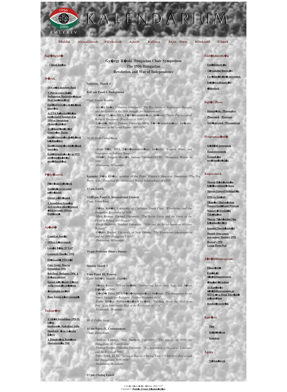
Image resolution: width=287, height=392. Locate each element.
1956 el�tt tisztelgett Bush (61, 87)
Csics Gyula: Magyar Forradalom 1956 (58, 266)
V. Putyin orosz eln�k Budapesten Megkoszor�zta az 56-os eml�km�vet (64, 96)
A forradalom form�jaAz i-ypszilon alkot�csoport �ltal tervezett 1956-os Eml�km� (62, 208)
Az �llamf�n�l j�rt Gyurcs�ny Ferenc (59, 130)
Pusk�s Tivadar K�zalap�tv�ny (149, 388)
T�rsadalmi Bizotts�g (220, 70)
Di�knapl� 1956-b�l (59, 260)
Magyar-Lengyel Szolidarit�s (223, 191)
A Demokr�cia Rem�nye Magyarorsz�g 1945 (61, 341)
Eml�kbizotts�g (216, 65)
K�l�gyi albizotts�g (219, 82)
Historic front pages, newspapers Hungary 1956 (221, 235)
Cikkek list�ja (57, 65)
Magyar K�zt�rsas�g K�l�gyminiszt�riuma (220, 183)
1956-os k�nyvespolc (59, 242)
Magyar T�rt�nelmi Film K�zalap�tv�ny (221, 221)
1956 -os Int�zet (216, 197)
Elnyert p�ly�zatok (58, 198)
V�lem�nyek (217, 361)
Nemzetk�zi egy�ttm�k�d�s (218, 158)
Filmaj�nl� (214, 268)
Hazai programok (216, 151)
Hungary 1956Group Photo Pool (216, 243)
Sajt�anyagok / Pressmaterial (223, 123)
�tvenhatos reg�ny (58, 291)
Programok (213, 117)
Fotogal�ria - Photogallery (221, 111)
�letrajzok (213, 88)
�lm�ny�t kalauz (218, 282)
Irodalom (214, 338)
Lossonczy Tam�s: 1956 (60, 254)
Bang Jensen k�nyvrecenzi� (63, 297)
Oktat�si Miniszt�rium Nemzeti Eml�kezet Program (223, 204)
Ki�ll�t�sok (217, 332)
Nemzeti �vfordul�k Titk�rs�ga (219, 212)
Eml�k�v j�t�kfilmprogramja (219, 274)
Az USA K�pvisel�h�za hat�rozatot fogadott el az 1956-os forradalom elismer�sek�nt (61, 118)
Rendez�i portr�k (218, 303)
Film (211, 326)
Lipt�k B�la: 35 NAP (60, 248)
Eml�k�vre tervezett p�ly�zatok (59, 190)
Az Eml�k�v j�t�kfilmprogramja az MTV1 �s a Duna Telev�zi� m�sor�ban (223, 293)
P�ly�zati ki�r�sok (59, 183)
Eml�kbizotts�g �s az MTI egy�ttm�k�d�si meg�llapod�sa (63, 157)
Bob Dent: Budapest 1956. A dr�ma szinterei (62, 275)
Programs (227, 117)
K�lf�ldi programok (219, 145)
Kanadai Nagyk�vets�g (221, 228)
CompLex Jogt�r (57, 236)
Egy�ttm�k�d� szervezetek (224, 76)
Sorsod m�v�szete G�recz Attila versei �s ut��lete (62, 283)
